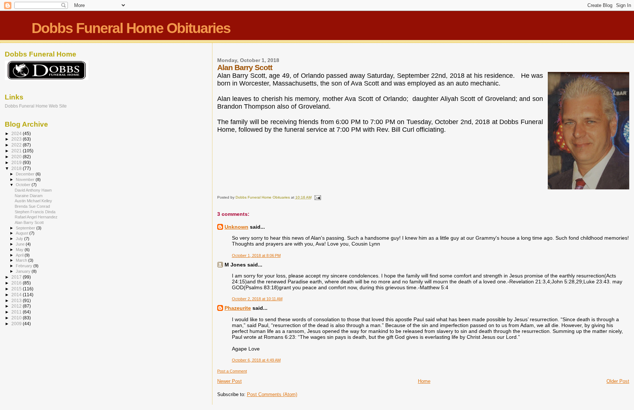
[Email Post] (317, 197)
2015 (17, 288)
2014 (17, 294)
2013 (17, 300)
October (24, 184)
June (21, 244)
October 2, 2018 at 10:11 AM (257, 299)
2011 (17, 311)
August (22, 233)
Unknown (236, 227)
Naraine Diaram (29, 195)
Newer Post (229, 381)
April (20, 255)
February (24, 266)
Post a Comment (232, 371)
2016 (17, 282)
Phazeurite (238, 308)
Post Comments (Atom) (272, 394)
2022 (17, 144)
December (26, 174)
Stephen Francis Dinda (35, 212)
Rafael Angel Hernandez (36, 217)
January (24, 271)
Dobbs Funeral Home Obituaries (131, 28)
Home (424, 381)
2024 (17, 133)
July (20, 238)
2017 (17, 277)
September (26, 228)
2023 (17, 139)
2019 (17, 162)
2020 (17, 156)
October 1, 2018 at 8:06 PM (256, 255)
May (20, 249)
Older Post (617, 381)
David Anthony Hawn (33, 190)
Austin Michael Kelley (33, 201)
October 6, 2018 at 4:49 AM (256, 360)
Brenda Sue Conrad (32, 206)
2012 (17, 306)
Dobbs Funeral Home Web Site (36, 106)
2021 (17, 150)
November (26, 179)
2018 (17, 168)
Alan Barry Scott (29, 222)
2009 (17, 323)
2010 (17, 317)
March (22, 260)
